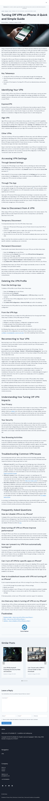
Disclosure (15, 797)
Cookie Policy (21, 797)
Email (19, 716)
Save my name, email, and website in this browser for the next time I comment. (20, 719)
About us (4, 767)
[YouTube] (9, 786)
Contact (3, 769)
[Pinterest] (12, 786)
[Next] (45, 662)
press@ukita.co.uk (6, 775)
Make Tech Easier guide (31, 480)
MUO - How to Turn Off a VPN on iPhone (14, 619)
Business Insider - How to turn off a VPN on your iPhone (18, 617)
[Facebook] (3, 786)
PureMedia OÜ (12, 733)
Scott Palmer (5, 22)
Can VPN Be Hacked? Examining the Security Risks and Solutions (12, 669)
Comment (5, 698)
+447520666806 (5, 779)
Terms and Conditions (29, 797)
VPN (3, 753)
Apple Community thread (10, 473)
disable (13, 411)
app (20, 523)
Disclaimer (4, 797)
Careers (3, 770)
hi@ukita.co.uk (5, 774)
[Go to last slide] (4, 662)
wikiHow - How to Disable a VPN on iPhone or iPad (16, 621)
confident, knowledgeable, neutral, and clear (13, 333)
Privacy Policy (9, 797)
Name (4, 716)
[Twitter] (6, 786)
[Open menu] (46, 2)
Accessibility (37, 797)
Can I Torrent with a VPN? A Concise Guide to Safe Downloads (36, 669)
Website (36, 716)
